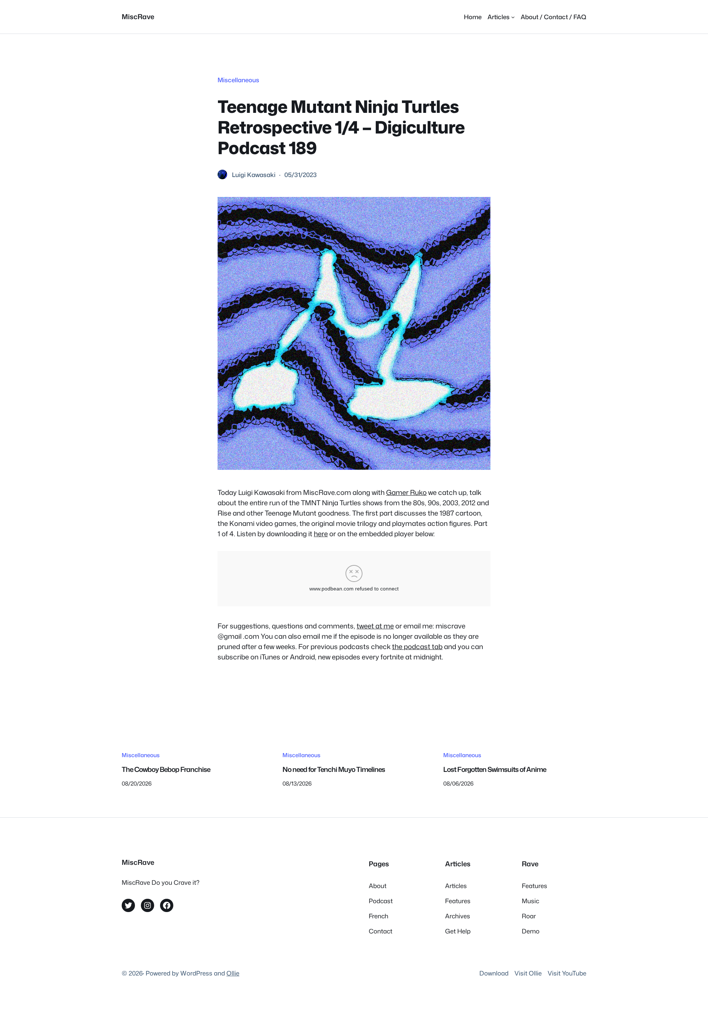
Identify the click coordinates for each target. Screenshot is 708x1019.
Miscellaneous (238, 80)
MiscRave (138, 16)
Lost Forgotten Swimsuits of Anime (494, 769)
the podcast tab (417, 646)
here (321, 533)
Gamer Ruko (406, 492)
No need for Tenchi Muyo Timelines (333, 769)
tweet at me (375, 626)
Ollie (232, 973)
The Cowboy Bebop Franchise (166, 769)
